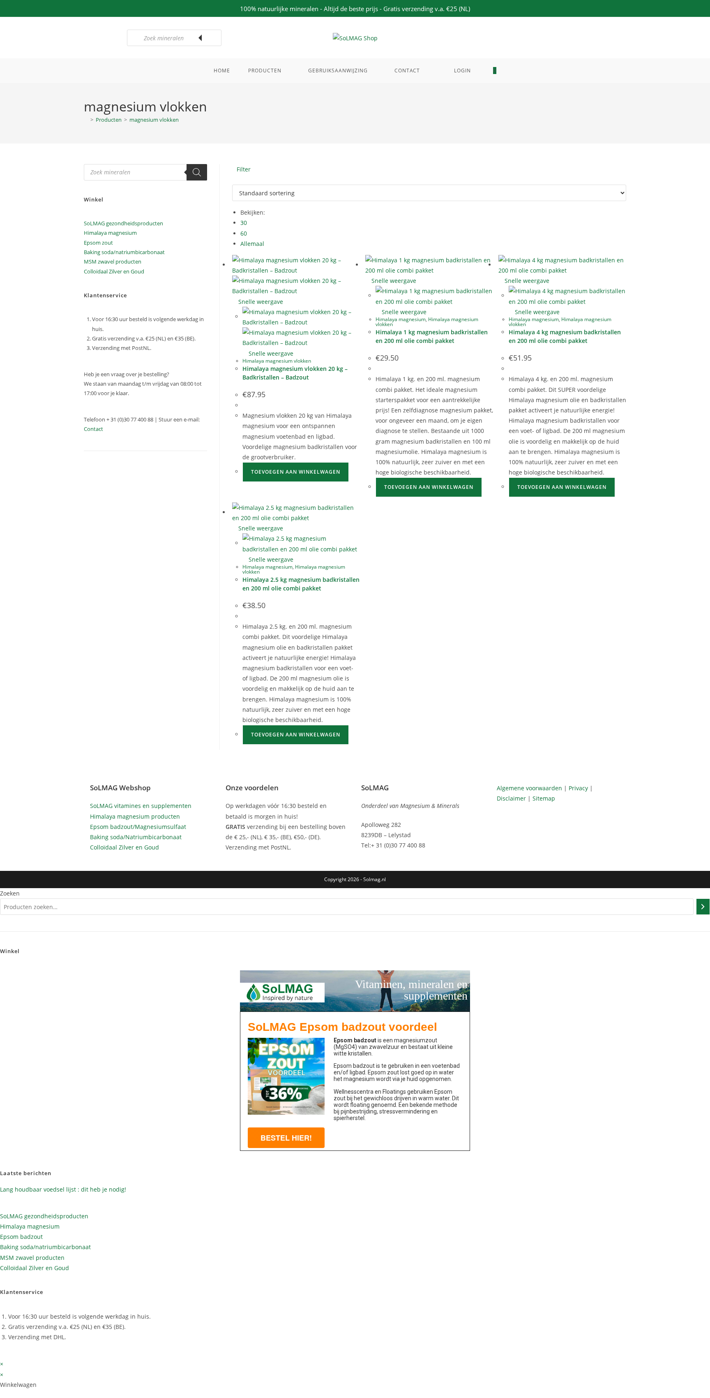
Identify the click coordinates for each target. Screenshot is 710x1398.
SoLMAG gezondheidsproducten (123, 223)
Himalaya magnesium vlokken (276, 360)
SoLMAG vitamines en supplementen (140, 806)
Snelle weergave (260, 302)
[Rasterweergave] (234, 179)
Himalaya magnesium (401, 319)
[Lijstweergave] (239, 179)
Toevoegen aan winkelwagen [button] (295, 471)
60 (243, 233)
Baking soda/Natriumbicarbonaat (136, 837)
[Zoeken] (211, 38)
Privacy (578, 788)
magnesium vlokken (154, 119)
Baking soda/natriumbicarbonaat (124, 252)
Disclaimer (511, 798)
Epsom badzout (21, 1237)
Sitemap (543, 798)
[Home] (86, 119)
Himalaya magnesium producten (135, 816)
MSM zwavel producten (112, 261)
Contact (93, 429)
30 (243, 223)
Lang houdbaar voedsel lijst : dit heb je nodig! (63, 1189)
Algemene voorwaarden (529, 788)
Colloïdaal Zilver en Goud (114, 271)
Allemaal (252, 244)
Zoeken (10, 893)
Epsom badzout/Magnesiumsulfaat (138, 827)
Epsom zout (98, 242)
